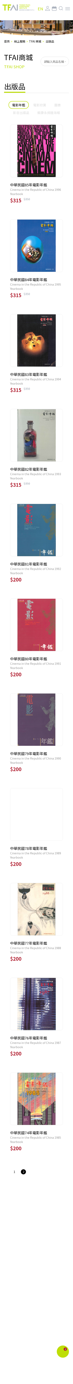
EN (40, 8)
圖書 (57, 104)
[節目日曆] (54, 8)
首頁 (7, 41)
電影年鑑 (18, 104)
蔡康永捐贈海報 (48, 112)
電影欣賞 (39, 104)
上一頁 (7, 1171)
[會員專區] (47, 8)
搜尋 (64, 61)
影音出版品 (21, 112)
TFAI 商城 (35, 41)
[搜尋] (61, 8)
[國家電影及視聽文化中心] (18, 7)
